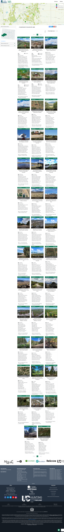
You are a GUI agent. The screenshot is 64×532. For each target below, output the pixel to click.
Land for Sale (19, 473)
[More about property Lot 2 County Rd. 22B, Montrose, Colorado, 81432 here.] (51, 230)
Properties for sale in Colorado (6, 469)
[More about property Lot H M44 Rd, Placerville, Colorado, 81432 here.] (23, 113)
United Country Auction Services (53, 489)
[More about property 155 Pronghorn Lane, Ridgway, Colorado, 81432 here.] (30, 440)
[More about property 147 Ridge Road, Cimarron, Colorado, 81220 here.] (51, 409)
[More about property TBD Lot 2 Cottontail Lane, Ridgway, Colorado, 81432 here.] (23, 320)
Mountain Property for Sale (21, 471)
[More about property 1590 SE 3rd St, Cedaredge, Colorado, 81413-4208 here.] (51, 350)
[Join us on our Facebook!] (5, 497)
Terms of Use (39, 504)
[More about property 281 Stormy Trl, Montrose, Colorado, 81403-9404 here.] (37, 82)
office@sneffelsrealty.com (12, 494)
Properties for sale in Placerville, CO (56, 473)
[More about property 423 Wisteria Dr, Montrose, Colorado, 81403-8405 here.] (23, 83)
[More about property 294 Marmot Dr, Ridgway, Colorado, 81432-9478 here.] (51, 290)
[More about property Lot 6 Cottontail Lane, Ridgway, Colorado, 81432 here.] (37, 320)
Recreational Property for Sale (22, 479)
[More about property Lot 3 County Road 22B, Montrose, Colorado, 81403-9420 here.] (37, 230)
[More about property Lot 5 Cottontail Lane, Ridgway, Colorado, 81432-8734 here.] (51, 321)
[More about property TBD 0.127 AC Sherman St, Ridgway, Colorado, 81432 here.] (37, 142)
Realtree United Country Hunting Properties (53, 496)
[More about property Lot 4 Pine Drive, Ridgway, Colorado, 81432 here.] (23, 290)
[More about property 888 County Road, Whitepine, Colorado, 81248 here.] (44, 440)
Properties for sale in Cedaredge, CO (56, 478)
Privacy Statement (24, 504)
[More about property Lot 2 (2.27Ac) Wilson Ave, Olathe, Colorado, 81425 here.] (23, 200)
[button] (8, 43)
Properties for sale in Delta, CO (55, 470)
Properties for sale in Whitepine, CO (56, 479)
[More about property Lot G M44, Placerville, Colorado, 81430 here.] (51, 113)
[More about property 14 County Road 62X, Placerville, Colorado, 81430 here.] (37, 172)
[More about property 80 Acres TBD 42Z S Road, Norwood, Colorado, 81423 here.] (37, 113)
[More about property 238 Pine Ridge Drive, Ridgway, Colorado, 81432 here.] (37, 349)
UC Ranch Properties (53, 491)
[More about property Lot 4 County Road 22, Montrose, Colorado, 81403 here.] (37, 260)
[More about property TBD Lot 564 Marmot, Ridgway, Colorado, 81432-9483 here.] (37, 410)
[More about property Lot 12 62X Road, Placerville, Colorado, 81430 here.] (51, 201)
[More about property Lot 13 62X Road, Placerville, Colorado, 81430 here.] (23, 172)
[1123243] (25, 22)
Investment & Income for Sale (22, 472)
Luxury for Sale (19, 470)
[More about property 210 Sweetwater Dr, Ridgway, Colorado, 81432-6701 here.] (37, 51)
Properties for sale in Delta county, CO (39, 474)
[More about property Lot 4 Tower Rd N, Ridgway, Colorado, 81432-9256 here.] (37, 290)
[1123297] (27, 7)
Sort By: (45, 32)
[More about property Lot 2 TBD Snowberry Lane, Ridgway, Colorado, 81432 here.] (51, 260)
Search (56, 1)
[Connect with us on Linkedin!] (8, 497)
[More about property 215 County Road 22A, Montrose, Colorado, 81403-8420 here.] (51, 142)
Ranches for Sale (20, 478)
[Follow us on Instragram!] (16, 497)
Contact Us (8, 504)
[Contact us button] (58, 530)
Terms (63, 24)
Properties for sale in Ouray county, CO (39, 471)
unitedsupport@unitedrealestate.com (54, 515)
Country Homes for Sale (21, 469)
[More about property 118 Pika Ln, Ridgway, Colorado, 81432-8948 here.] (23, 379)
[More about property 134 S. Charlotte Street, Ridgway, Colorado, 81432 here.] (23, 142)
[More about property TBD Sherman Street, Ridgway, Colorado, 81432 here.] (51, 172)
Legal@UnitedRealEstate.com (32, 519)
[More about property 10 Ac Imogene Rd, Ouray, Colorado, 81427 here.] (23, 350)
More (34, 483)
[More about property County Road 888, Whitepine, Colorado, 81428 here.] (23, 409)
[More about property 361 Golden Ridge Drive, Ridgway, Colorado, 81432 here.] (51, 81)
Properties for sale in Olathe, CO (55, 474)
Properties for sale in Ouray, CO (55, 472)
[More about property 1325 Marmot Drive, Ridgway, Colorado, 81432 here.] (37, 380)
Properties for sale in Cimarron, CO (55, 471)
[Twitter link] (10, 497)
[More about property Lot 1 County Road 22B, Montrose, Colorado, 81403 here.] (23, 230)
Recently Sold (55, 504)
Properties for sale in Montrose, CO (56, 469)
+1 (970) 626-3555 (12, 491)
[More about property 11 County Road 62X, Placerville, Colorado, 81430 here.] (37, 201)
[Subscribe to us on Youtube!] (13, 497)
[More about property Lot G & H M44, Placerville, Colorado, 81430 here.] (51, 50)
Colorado (3, 41)
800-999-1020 (45, 511)
